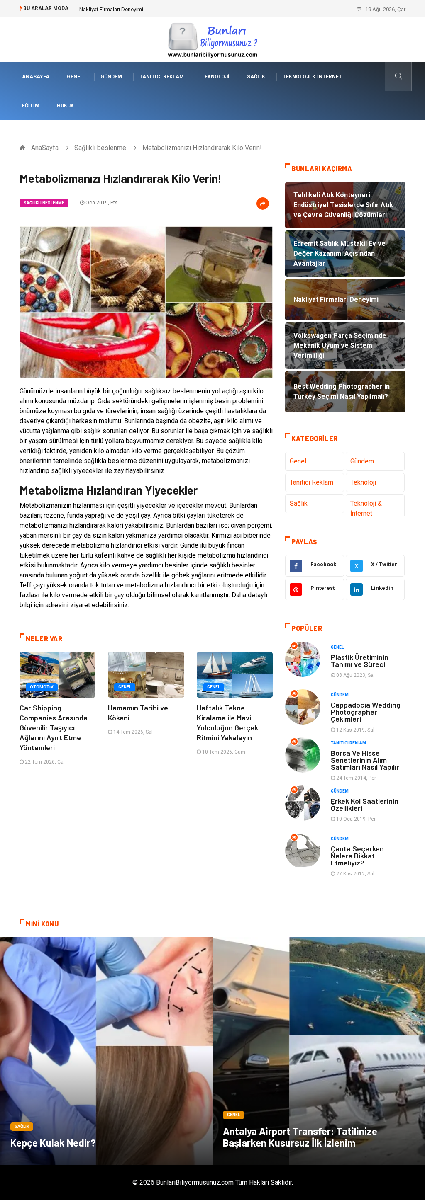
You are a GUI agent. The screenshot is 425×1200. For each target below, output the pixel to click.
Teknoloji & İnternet (312, 77)
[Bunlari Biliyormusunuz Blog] (212, 39)
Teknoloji (215, 77)
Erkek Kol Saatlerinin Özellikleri (364, 804)
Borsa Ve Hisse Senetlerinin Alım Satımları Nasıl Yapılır (365, 759)
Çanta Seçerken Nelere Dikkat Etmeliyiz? (357, 855)
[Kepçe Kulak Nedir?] (106, 1051)
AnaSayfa (35, 77)
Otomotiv (42, 687)
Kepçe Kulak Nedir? (53, 1143)
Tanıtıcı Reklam (161, 77)
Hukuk (65, 106)
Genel (75, 77)
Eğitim (30, 106)
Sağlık (256, 77)
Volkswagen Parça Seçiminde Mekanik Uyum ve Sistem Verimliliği (157, 9)
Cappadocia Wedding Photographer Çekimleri (366, 711)
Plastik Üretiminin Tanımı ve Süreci (359, 660)
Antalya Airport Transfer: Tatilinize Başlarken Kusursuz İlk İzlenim (300, 1137)
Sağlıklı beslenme (100, 148)
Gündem (111, 77)
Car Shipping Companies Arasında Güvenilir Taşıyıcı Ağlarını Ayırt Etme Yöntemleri (54, 727)
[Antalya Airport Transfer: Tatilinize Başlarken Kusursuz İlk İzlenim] (318, 1051)
